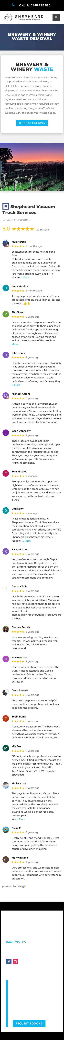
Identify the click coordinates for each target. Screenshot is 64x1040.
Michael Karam (21, 393)
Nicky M (16, 828)
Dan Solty (17, 508)
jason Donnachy (21, 431)
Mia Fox (16, 746)
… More (24, 277)
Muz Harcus (19, 241)
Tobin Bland (19, 716)
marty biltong (20, 857)
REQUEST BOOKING (32, 123)
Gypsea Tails (19, 586)
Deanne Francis (21, 627)
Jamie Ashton (20, 286)
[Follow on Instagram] (15, 961)
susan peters (19, 657)
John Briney (18, 353)
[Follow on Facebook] (8, 961)
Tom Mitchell (19, 471)
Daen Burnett (20, 690)
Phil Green (18, 312)
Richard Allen (20, 549)
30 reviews (43, 229)
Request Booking (29, 1023)
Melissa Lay (19, 783)
